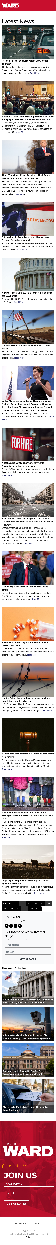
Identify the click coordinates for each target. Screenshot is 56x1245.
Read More (35, 73)
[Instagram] (15, 926)
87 (18, 909)
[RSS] (20, 926)
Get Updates (28, 959)
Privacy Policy (28, 1231)
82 (36, 903)
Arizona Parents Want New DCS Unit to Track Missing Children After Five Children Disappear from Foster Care (27, 815)
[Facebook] (7, 926)
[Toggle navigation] (51, 4)
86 (12, 909)
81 (29, 903)
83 (42, 903)
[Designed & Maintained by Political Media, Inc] (27, 1237)
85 (5, 909)
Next (38, 909)
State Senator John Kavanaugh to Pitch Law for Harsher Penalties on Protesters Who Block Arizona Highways (27, 521)
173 (31, 909)
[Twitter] (11, 926)
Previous (7, 903)
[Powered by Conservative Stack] (29, 1237)
